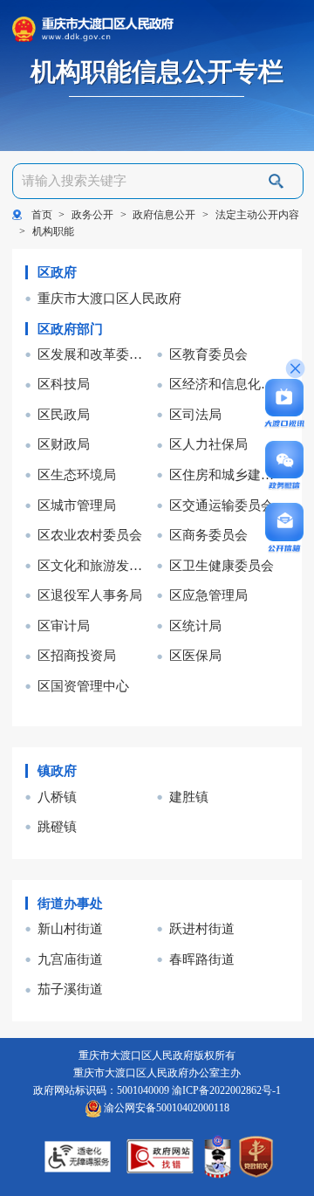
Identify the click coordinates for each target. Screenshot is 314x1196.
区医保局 (195, 655)
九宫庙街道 (70, 959)
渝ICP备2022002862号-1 (226, 1090)
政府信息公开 (164, 215)
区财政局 (64, 443)
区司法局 (195, 414)
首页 (41, 215)
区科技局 (64, 383)
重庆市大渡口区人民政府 (109, 298)
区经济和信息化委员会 (227, 383)
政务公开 (92, 215)
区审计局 (64, 625)
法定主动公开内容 (257, 215)
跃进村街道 (202, 928)
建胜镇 (188, 796)
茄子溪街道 (70, 988)
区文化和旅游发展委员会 (96, 565)
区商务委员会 (208, 534)
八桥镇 (57, 796)
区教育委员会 (208, 354)
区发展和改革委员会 (96, 354)
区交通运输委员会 (221, 505)
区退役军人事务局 (90, 595)
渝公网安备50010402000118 (165, 1108)
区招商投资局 (77, 655)
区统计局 (195, 625)
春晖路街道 (202, 959)
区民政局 (64, 414)
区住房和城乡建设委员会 (227, 474)
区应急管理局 (208, 595)
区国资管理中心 (83, 685)
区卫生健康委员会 (221, 565)
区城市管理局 (77, 505)
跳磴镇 (57, 826)
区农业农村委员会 (90, 534)
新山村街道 (70, 928)
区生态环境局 (77, 474)
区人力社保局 (208, 443)
